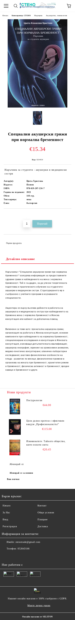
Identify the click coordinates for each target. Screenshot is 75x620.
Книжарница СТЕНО (21, 15)
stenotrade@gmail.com (28, 542)
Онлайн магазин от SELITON (37, 616)
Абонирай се (16, 464)
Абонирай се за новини (21, 473)
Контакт (42, 505)
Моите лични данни (38, 605)
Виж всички (13, 479)
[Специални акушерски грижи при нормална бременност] (37, 106)
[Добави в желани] (68, 214)
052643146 (23, 548)
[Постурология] (15, 406)
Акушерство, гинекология (56, 15)
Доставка (43, 526)
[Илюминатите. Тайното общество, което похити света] (15, 447)
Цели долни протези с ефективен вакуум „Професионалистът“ (45, 423)
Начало (5, 15)
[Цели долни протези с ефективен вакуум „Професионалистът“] (15, 427)
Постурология (34, 400)
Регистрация (10, 526)
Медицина (38, 15)
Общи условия (46, 512)
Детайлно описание (20, 259)
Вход (5, 519)
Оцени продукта (13, 243)
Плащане (43, 519)
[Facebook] (6, 555)
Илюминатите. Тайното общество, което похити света (46, 443)
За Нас (6, 512)
